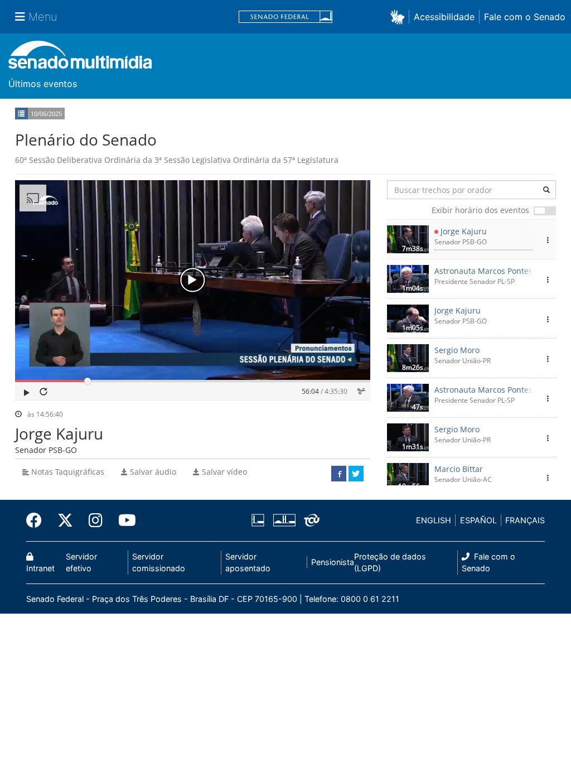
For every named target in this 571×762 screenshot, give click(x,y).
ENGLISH (433, 520)
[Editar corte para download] (361, 391)
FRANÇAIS (525, 520)
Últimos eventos (42, 83)
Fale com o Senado (524, 16)
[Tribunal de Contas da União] (310, 520)
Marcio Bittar (458, 469)
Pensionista (332, 562)
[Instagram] (95, 520)
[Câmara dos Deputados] (259, 520)
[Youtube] (123, 520)
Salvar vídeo (223, 471)
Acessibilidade (444, 16)
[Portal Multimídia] (80, 59)
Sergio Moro (457, 350)
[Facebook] (38, 520)
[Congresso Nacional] (283, 520)
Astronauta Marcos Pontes (483, 271)
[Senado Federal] (285, 17)
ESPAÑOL (478, 520)
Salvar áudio (152, 471)
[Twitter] (65, 520)
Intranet (40, 568)
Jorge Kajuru (464, 231)
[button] (399, 16)
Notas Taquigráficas (66, 471)
